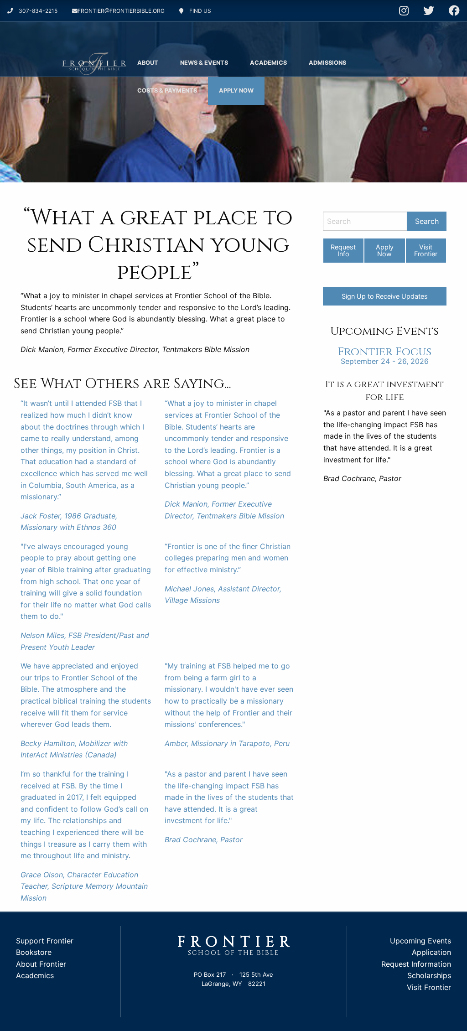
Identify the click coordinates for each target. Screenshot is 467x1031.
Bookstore (34, 952)
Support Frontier (44, 940)
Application (431, 952)
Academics (268, 62)
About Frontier (41, 964)
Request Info (343, 250)
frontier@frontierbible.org (121, 10)
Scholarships (429, 975)
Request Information (416, 964)
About (147, 62)
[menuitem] (147, 63)
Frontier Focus (384, 351)
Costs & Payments (167, 90)
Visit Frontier (425, 250)
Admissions (327, 62)
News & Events (204, 62)
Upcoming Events (420, 940)
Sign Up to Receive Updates (385, 296)
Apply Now (236, 90)
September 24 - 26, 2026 (385, 361)
